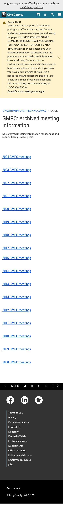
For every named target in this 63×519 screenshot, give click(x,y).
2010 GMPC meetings (16, 336)
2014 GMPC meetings (16, 284)
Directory (13, 431)
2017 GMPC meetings (16, 248)
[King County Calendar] (38, 14)
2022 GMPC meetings (16, 183)
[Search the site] (52, 14)
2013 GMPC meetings (16, 297)
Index (14, 386)
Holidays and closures (20, 455)
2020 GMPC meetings (16, 209)
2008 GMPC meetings (16, 362)
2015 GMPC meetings (16, 271)
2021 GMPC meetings (16, 196)
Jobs (10, 464)
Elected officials (17, 436)
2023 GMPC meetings (16, 170)
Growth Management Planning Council (24, 110)
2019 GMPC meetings (16, 222)
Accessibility (13, 488)
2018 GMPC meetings (16, 235)
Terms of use (15, 412)
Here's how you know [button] (31, 7)
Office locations (17, 450)
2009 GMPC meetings (16, 349)
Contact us (14, 427)
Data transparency (18, 422)
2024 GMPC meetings (16, 157)
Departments (15, 445)
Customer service (17, 441)
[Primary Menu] (59, 14)
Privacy (12, 417)
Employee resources (19, 459)
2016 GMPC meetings (16, 258)
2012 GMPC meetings (16, 310)
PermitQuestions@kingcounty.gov (25, 91)
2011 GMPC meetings (16, 323)
